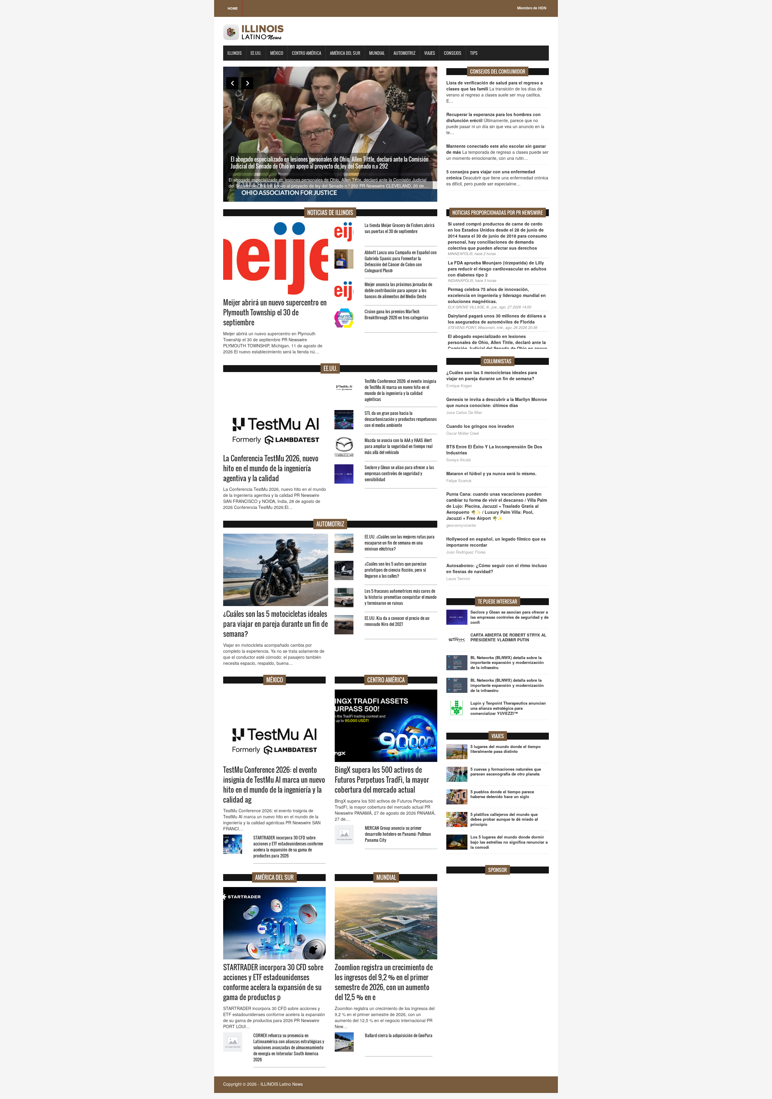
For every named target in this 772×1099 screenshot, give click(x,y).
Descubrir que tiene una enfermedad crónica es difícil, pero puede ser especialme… (497, 178)
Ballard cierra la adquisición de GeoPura (398, 1035)
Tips (474, 53)
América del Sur (345, 53)
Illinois (234, 53)
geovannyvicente (461, 525)
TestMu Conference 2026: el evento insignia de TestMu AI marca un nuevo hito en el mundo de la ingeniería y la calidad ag (274, 785)
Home (233, 8)
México (276, 53)
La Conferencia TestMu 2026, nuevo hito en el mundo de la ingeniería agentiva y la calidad (270, 468)
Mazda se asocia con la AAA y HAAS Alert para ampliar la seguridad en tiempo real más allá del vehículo (398, 446)
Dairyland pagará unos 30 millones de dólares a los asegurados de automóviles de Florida (497, 319)
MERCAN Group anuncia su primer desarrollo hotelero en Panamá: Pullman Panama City (398, 834)
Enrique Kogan (459, 385)
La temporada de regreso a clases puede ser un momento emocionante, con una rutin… (497, 152)
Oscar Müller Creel (462, 433)
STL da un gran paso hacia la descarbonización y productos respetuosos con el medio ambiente (401, 419)
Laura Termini (458, 578)
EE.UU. (256, 53)
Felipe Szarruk (459, 480)
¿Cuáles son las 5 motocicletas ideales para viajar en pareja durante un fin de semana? (275, 624)
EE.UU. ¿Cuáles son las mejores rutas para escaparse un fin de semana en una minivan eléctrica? (400, 542)
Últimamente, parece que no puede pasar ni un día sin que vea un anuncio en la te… (495, 123)
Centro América (306, 53)
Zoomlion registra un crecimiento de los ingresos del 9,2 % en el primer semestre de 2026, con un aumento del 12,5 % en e (384, 982)
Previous (232, 83)
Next (247, 83)
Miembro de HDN (531, 8)
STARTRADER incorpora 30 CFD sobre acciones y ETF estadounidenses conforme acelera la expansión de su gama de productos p (273, 982)
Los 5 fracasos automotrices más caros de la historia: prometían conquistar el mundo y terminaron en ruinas (401, 597)
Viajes (429, 53)
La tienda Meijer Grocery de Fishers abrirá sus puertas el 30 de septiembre (400, 228)
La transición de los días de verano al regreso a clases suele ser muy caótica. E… (494, 92)
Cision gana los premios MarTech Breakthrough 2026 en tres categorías (396, 314)
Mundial (377, 53)
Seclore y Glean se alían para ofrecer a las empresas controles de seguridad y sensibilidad (399, 473)
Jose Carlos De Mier (464, 412)
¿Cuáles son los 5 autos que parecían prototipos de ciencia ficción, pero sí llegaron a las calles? (395, 570)
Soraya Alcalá (458, 460)
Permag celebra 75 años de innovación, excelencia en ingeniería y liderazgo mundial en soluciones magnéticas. (497, 295)
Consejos (452, 53)
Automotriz (405, 53)
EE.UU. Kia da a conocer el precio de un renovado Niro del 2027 (397, 621)
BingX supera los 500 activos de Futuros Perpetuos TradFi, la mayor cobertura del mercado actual (382, 780)
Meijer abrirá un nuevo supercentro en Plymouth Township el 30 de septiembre (275, 312)
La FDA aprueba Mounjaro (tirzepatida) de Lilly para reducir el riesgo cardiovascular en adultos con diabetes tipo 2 (497, 269)
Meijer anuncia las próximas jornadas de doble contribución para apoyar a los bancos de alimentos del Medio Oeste (398, 290)
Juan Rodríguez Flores (466, 552)
